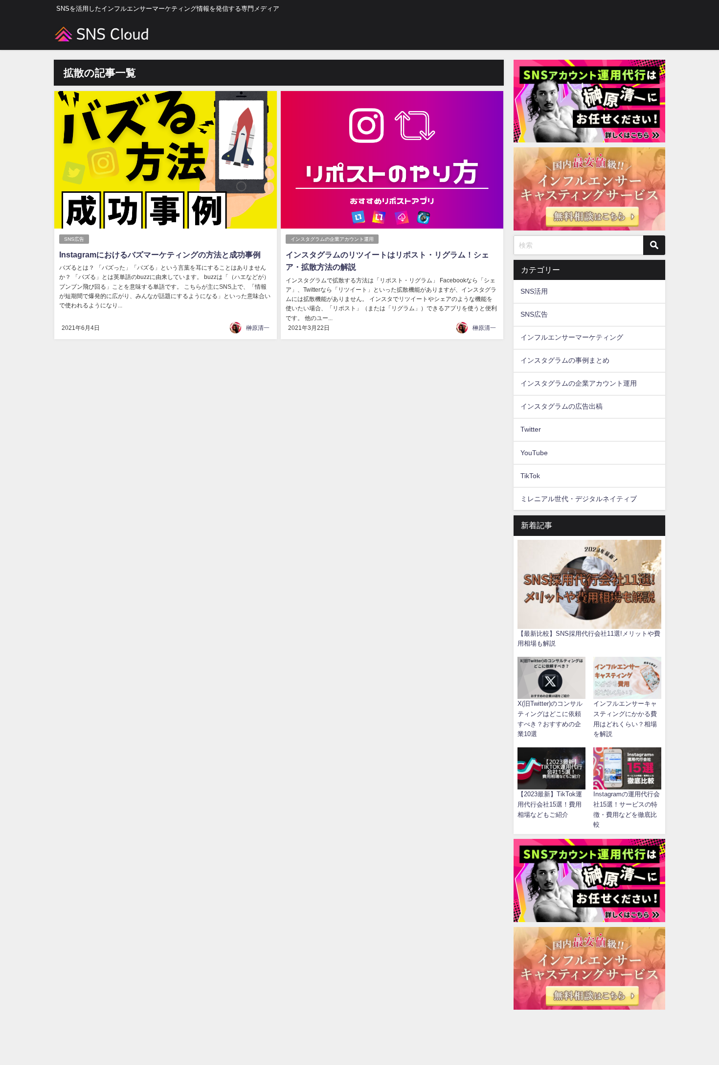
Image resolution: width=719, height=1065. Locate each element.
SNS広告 (74, 239)
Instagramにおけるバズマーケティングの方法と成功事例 (160, 254)
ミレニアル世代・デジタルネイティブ (578, 498)
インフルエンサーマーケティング (571, 337)
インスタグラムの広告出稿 (561, 406)
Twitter (530, 429)
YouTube (534, 452)
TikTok (530, 475)
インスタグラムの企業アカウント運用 (332, 239)
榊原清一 (258, 328)
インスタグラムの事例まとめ (564, 360)
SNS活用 (534, 291)
